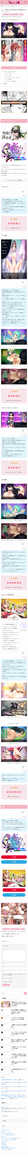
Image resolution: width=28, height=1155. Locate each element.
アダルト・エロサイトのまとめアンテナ (10, 1138)
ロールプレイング (12, 931)
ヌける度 (9, 79)
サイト (3, 970)
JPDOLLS (3, 1143)
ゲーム (21, 14)
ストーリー (9, 73)
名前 (3, 962)
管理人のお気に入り (14, 14)
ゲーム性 (9, 75)
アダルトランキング (5, 1129)
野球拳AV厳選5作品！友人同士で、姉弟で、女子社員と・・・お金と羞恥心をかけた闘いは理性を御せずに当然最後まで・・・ (13, 1097)
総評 (6, 83)
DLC (10, 634)
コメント (4, 949)
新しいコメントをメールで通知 (7, 978)
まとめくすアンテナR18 (6, 1133)
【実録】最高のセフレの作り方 (8, 1147)
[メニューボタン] (2, 2)
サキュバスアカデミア (10, 71)
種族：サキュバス (15, 933)
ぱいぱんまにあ (4, 1146)
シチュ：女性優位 (5, 933)
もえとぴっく (4, 1106)
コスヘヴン (3, 1110)
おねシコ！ (3, 1136)
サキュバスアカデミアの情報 (14, 180)
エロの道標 (3, 1144)
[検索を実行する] (25, 993)
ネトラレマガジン (5, 1141)
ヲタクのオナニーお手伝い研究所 (8, 1139)
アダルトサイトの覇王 (6, 1149)
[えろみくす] (14, 2)
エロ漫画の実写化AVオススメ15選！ (9, 1079)
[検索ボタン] (25, 2)
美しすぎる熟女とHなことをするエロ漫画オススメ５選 (13, 1082)
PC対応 (5, 931)
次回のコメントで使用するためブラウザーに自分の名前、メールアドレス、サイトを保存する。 (15, 974)
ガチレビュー (5, 14)
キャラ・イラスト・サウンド (13, 77)
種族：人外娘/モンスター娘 (7, 936)
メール (3, 966)
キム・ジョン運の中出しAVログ (8, 1134)
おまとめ (3, 1131)
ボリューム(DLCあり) (12, 81)
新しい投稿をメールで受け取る (7, 981)
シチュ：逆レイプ (22, 931)
